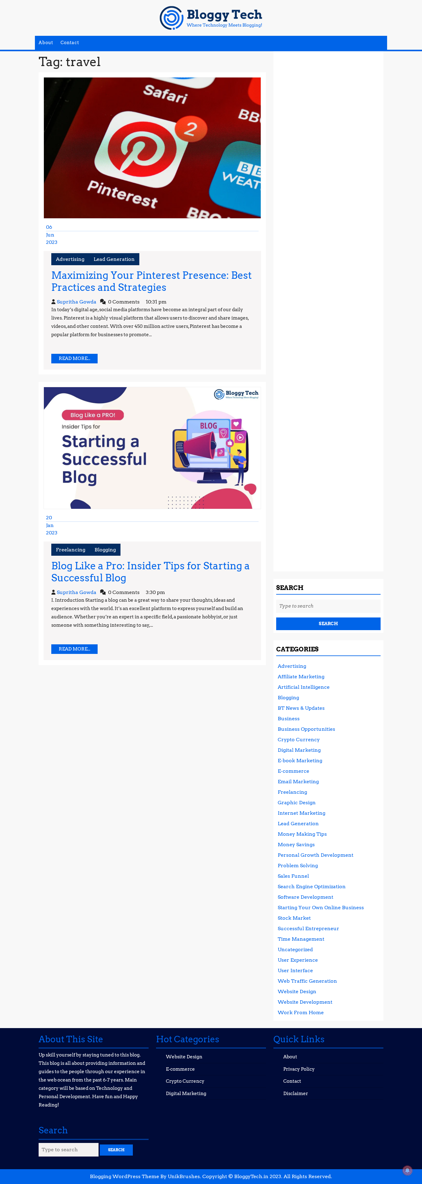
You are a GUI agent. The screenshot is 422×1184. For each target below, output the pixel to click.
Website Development (305, 1002)
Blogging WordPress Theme (124, 1176)
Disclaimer (295, 1093)
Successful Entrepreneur (308, 928)
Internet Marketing (301, 813)
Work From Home (301, 1012)
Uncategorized (295, 949)
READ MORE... (78, 359)
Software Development (305, 897)
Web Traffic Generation (307, 981)
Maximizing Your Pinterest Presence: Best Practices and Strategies (151, 281)
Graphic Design (297, 802)
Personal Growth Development (315, 855)
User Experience (298, 960)
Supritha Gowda (76, 302)
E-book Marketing (300, 761)
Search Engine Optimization (312, 886)
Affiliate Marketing (301, 677)
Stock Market (294, 918)
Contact (70, 42)
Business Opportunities (306, 729)
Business (289, 719)
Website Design (297, 991)
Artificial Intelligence (304, 687)
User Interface (295, 970)
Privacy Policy (299, 1069)
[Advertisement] (328, 308)
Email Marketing (298, 781)
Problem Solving (298, 865)
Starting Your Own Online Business (321, 907)
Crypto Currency (299, 740)
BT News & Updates (301, 708)
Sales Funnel (293, 876)
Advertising (70, 259)
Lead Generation (114, 259)
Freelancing (70, 550)
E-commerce (293, 771)
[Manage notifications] (407, 1170)
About (46, 42)
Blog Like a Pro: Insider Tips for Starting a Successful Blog (150, 572)
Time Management (301, 939)
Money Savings (296, 844)
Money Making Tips (302, 834)
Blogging (105, 550)
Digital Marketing (299, 750)
